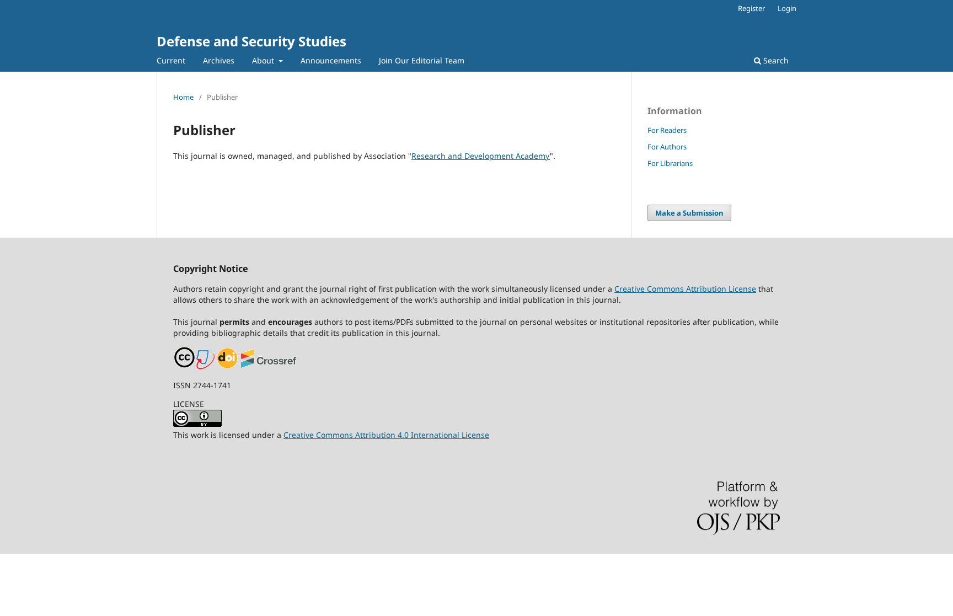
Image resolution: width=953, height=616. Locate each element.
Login (787, 8)
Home (183, 97)
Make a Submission (689, 213)
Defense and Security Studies (251, 41)
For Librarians (670, 163)
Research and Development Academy (480, 156)
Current (171, 60)
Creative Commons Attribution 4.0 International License (386, 435)
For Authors (667, 147)
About (264, 60)
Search (775, 60)
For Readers (667, 130)
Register (751, 8)
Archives (218, 60)
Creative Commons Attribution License (685, 288)
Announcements (331, 60)
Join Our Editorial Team (421, 60)
